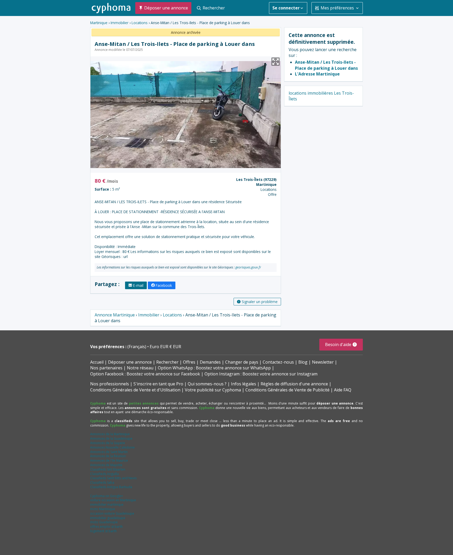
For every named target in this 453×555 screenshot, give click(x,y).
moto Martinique (102, 509)
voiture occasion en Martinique (113, 500)
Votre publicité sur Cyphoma (213, 390)
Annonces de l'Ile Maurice (109, 460)
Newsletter (323, 362)
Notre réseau (140, 368)
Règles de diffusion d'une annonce (294, 384)
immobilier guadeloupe (107, 518)
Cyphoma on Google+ (106, 496)
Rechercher (167, 362)
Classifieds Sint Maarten (107, 469)
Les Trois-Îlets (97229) (256, 179)
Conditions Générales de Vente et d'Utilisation (135, 390)
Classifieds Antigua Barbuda (111, 487)
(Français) (137, 346)
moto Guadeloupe (104, 522)
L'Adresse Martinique (317, 74)
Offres (189, 362)
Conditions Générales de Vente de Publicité (287, 390)
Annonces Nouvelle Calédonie (112, 447)
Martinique (98, 22)
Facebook (164, 285)
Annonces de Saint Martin (109, 452)
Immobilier (119, 22)
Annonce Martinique (115, 315)
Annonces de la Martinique (110, 434)
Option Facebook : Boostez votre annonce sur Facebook (145, 374)
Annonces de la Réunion (108, 456)
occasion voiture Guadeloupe (112, 513)
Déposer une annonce (130, 362)
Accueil (97, 362)
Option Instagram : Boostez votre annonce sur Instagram (260, 374)
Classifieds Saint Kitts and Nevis (113, 478)
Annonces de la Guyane (107, 443)
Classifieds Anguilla (104, 474)
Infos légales (243, 384)
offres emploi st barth (106, 526)
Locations (140, 22)
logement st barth (103, 531)
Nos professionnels (109, 384)
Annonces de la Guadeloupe (111, 438)
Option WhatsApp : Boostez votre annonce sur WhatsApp (214, 368)
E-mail (138, 285)
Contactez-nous (278, 362)
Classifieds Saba (102, 482)
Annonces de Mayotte (106, 465)
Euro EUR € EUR (165, 346)
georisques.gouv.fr (248, 267)
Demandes (210, 362)
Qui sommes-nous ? (207, 384)
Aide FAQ (342, 390)
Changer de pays (241, 362)
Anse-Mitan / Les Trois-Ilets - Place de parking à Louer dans (326, 65)
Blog (303, 362)
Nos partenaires (106, 368)
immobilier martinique (106, 504)
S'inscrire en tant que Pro (158, 384)
